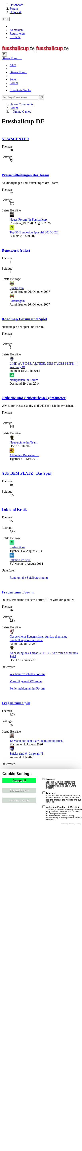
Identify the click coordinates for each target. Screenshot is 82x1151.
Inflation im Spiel (20, 560)
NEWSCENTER (15, 139)
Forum (14, 83)
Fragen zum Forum (18, 592)
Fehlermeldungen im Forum (27, 688)
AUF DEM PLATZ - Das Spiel (26, 473)
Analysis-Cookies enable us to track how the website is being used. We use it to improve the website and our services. (63, 797)
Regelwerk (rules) (16, 250)
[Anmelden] (3, 44)
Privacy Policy (74, 824)
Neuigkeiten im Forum (24, 380)
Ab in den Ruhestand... (24, 455)
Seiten (13, 79)
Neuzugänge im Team (23, 442)
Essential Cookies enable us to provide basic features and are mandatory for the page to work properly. (61, 783)
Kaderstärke (17, 547)
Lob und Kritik (14, 509)
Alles (13, 65)
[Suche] (4, 54)
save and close (19, 800)
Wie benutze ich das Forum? (27, 674)
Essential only (19, 790)
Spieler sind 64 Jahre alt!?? (26, 753)
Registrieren (17, 33)
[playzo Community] (35, 50)
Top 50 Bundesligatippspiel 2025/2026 (34, 232)
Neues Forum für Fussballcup (28, 219)
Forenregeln (17, 301)
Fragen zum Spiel (16, 703)
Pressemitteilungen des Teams (25, 175)
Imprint (64, 824)
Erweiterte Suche (20, 90)
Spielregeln (17, 288)
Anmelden (16, 30)
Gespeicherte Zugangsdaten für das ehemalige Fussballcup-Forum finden (38, 638)
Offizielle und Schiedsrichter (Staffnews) (34, 398)
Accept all (19, 780)
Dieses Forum (18, 72)
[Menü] (6, 19)
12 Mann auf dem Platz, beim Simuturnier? (36, 740)
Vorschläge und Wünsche (26, 681)
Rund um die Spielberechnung (29, 577)
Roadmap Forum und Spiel (24, 319)
